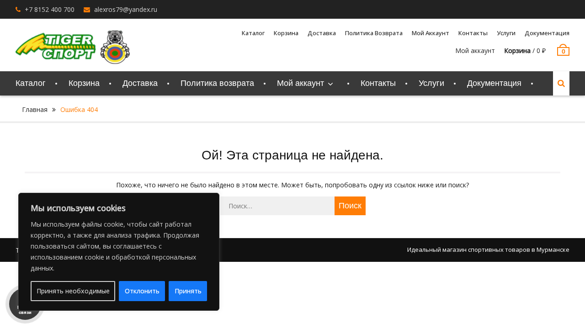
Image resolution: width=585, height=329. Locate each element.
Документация (547, 33)
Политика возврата (374, 33)
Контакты (473, 33)
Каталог (253, 33)
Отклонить (142, 291)
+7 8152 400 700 (49, 9)
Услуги (506, 33)
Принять (188, 291)
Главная (35, 109)
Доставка (322, 33)
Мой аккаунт (475, 50)
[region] (118, 252)
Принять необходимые (73, 291)
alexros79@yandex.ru (125, 9)
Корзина (286, 33)
